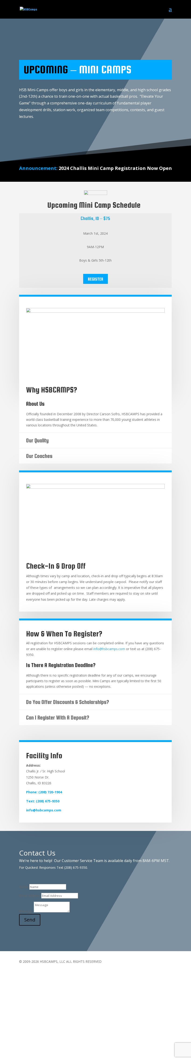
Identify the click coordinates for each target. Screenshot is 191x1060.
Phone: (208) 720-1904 (44, 792)
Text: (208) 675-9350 (42, 801)
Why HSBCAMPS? (51, 390)
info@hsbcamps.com (109, 649)
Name (23, 887)
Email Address (29, 895)
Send (29, 920)
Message (26, 911)
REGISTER (95, 279)
